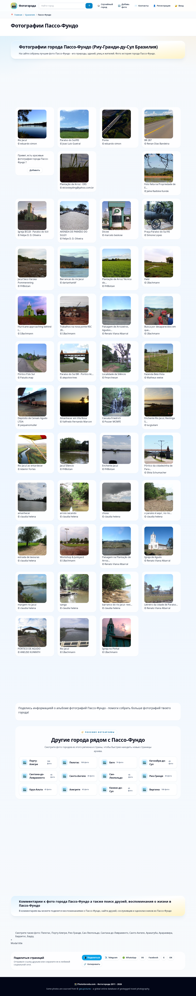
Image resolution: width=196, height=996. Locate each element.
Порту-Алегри (59, 932)
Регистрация (161, 5)
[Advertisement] (97, 83)
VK (142, 957)
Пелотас (45, 932)
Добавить (35, 170)
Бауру (30, 936)
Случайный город (105, 5)
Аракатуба (152, 932)
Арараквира (165, 932)
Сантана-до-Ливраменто (114, 932)
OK (170, 957)
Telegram (111, 957)
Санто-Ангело (137, 932)
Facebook (153, 957)
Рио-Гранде (74, 932)
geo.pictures (85, 988)
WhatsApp (129, 957)
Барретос (20, 936)
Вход (179, 5)
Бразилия (30, 14)
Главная (18, 14)
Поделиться (92, 957)
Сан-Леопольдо (91, 932)
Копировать (92, 964)
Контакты (142, 5)
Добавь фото (123, 5)
